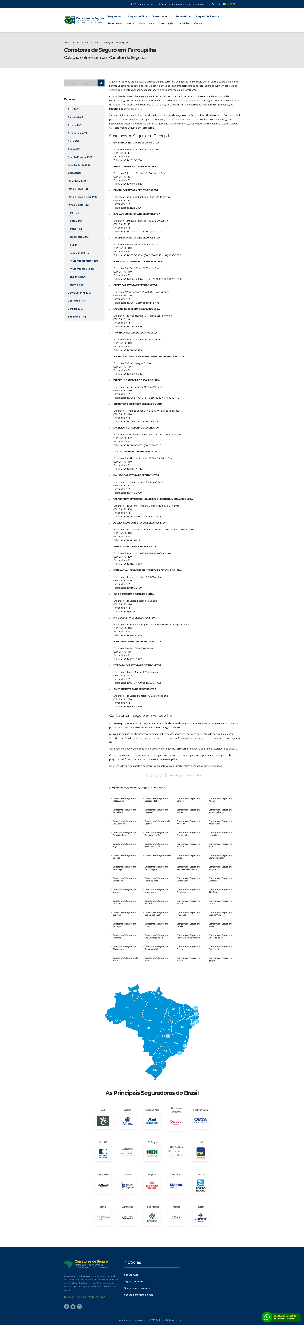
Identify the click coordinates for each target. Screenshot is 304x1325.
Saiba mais (152, 681)
